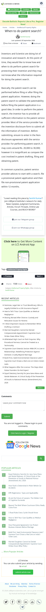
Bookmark (37, 43)
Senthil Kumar (25, 37)
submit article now (23, 572)
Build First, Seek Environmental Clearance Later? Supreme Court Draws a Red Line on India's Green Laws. (24, 361)
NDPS (23, 13)
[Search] (41, 458)
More (22, 16)
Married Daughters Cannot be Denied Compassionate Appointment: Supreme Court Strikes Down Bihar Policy (22, 333)
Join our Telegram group (24, 219)
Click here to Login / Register (22, 433)
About (7, 584)
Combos (26, 9)
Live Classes (14, 9)
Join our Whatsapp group (23, 227)
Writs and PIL (12, 13)
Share (24, 43)
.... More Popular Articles (12, 551)
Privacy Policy (22, 586)
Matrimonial (34, 13)
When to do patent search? (23, 31)
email (24, 566)
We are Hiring (14, 584)
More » (40, 388)
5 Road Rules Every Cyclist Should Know (23, 513)
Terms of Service (34, 584)
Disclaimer (12, 586)
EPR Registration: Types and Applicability (23, 493)
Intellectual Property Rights (17, 269)
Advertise (24, 584)
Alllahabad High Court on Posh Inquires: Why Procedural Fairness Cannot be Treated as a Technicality (22, 342)
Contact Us (32, 586)
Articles (11, 468)
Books (35, 9)
